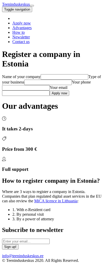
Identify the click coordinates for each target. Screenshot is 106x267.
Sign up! (10, 247)
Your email (58, 87)
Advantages (22, 28)
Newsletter (21, 37)
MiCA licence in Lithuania (55, 201)
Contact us (21, 41)
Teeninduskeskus (16, 4)
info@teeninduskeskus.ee (22, 256)
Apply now (21, 23)
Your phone (81, 82)
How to (18, 32)
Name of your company (21, 76)
